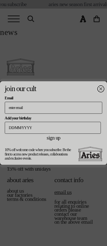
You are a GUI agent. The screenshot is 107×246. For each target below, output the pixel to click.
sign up (53, 138)
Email (9, 98)
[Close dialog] (100, 89)
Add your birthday (18, 118)
